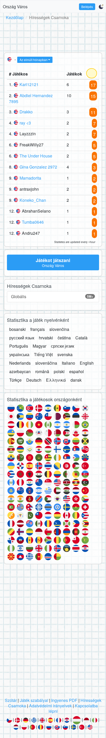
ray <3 (25, 123)
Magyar (39, 346)
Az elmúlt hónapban (34, 59)
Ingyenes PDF (64, 700)
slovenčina (59, 329)
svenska (65, 354)
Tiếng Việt (43, 354)
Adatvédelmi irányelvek (50, 706)
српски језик (62, 346)
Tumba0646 (33, 222)
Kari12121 (29, 84)
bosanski (17, 329)
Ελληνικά (56, 380)
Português (18, 346)
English (87, 363)
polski (59, 371)
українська (19, 354)
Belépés (87, 6)
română (42, 371)
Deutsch (33, 380)
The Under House (36, 156)
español (76, 371)
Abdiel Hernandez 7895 (31, 98)
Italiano (68, 363)
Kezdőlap (14, 17)
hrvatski (46, 338)
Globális (52, 296)
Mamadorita (30, 178)
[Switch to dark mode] (101, 6)
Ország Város (15, 7)
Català (81, 338)
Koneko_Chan (33, 200)
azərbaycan (20, 371)
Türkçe (15, 380)
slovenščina (46, 363)
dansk (76, 380)
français (37, 329)
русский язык (21, 338)
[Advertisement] (53, 35)
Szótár (11, 700)
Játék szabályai (34, 700)
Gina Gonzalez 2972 (38, 167)
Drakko (26, 112)
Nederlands (20, 363)
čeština (64, 338)
